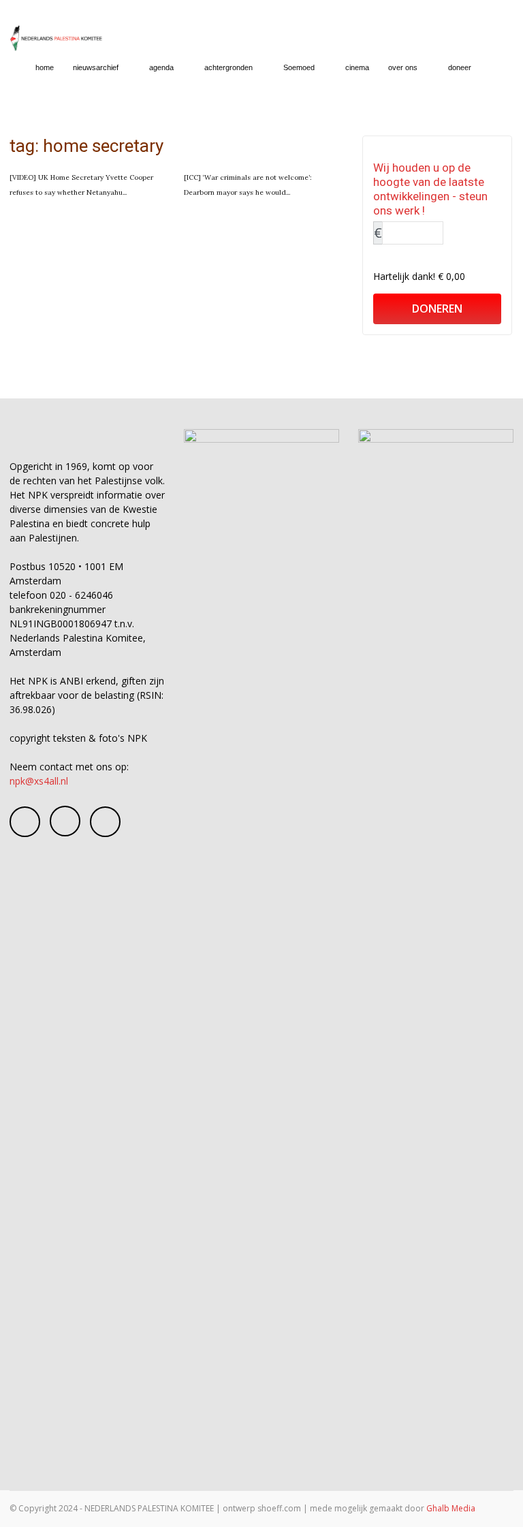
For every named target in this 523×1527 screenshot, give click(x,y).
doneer (459, 67)
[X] (105, 821)
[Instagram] (65, 821)
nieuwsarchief (95, 67)
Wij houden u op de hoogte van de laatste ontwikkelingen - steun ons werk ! (430, 189)
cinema (357, 67)
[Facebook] (25, 821)
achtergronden (228, 67)
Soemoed (299, 67)
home (44, 67)
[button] (497, 67)
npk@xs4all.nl (39, 780)
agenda (161, 67)
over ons (402, 67)
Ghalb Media (450, 1508)
